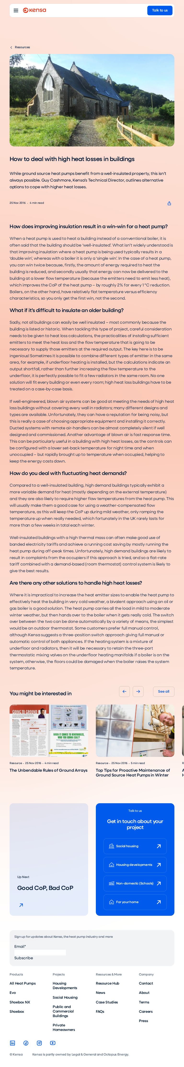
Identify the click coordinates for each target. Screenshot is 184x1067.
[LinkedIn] (12, 1043)
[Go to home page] (34, 10)
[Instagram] (39, 1043)
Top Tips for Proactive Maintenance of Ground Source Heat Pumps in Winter (133, 773)
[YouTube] (52, 1043)
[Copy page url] (169, 203)
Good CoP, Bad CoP (45, 888)
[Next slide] (138, 691)
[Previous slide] (124, 691)
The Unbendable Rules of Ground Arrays (48, 771)
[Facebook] (26, 1043)
